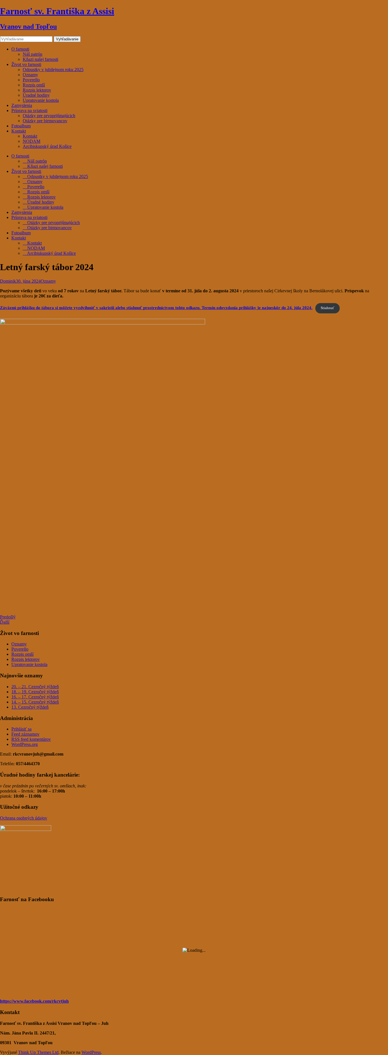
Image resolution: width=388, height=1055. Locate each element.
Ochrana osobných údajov (23, 818)
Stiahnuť (327, 308)
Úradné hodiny (36, 95)
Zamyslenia (21, 105)
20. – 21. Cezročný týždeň (35, 686)
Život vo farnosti (26, 64)
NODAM (31, 141)
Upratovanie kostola (41, 100)
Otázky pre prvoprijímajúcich (49, 115)
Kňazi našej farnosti (40, 59)
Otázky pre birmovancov (45, 120)
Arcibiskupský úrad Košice (47, 146)
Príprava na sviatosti (29, 110)
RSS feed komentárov (31, 739)
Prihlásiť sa (21, 729)
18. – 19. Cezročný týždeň (35, 691)
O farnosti (20, 49)
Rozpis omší (34, 84)
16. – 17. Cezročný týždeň (35, 696)
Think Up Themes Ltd (38, 1052)
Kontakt (18, 131)
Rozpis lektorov (37, 90)
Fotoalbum (21, 125)
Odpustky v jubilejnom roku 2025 (53, 69)
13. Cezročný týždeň (30, 707)
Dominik (8, 281)
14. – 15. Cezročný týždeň (35, 702)
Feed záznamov (25, 734)
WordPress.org (24, 744)
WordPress (91, 1052)
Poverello (31, 79)
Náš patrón (32, 54)
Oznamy (30, 74)
